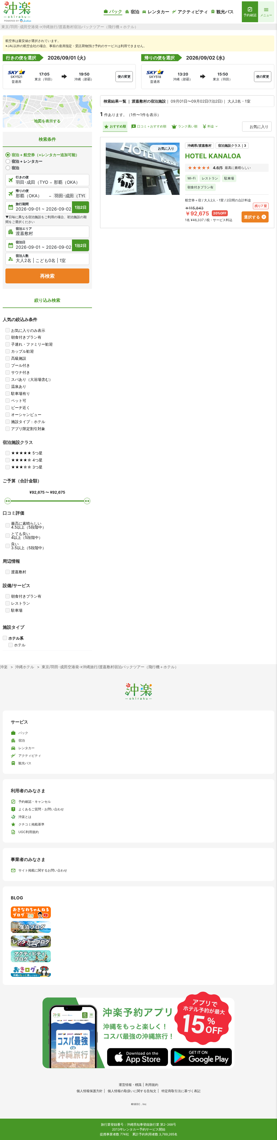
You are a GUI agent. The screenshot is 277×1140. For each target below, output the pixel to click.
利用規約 (151, 1085)
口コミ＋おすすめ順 (151, 126)
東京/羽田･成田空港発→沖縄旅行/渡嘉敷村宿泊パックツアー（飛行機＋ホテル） (110, 666)
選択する (252, 217)
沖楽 (4, 666)
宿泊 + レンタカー (27, 161)
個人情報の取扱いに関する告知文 (132, 1091)
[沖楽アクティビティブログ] (138, 956)
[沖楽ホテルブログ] (138, 927)
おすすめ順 (118, 126)
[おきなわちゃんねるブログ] (138, 912)
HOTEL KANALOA (213, 156)
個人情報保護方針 (90, 1091)
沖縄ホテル (24, 666)
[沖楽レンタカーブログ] (138, 942)
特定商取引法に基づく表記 (180, 1091)
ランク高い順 (187, 126)
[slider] (8, 501)
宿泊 (15, 167)
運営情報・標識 (130, 1085)
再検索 (47, 276)
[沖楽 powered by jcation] (17, 11)
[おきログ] (138, 971)
